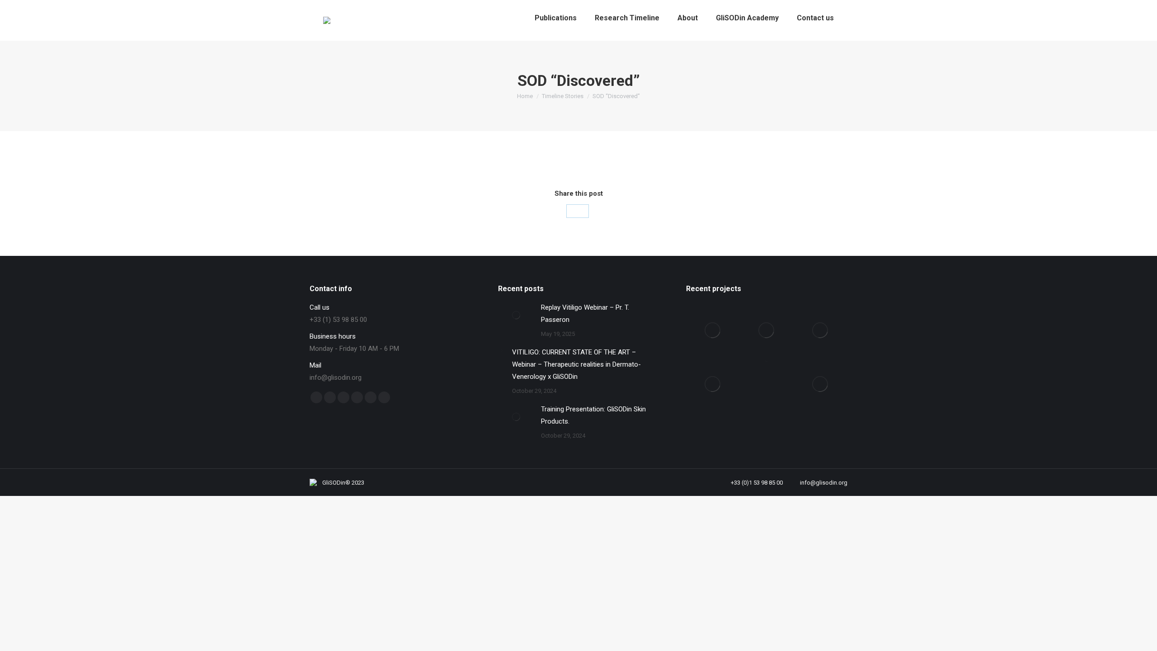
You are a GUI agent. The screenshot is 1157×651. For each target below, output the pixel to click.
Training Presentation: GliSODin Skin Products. (593, 415)
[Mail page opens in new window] (370, 397)
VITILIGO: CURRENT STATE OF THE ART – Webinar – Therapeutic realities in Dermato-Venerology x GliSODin (576, 364)
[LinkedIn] (577, 211)
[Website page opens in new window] (384, 397)
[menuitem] (556, 18)
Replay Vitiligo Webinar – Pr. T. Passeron (585, 313)
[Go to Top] (1143, 637)
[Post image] (516, 315)
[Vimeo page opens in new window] (343, 397)
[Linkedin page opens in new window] (330, 397)
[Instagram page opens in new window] (357, 397)
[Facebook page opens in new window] (316, 397)
